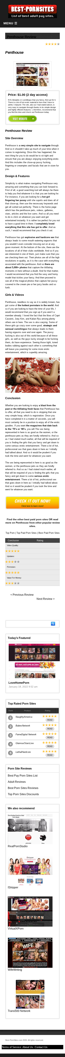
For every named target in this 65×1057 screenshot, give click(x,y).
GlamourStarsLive (25, 743)
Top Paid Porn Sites (26, 533)
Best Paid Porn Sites (49, 533)
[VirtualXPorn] (30, 925)
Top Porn (10, 533)
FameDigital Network (26, 734)
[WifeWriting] (30, 966)
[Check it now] (32, 503)
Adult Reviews (17, 781)
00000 (22, 118)
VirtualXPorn (16, 928)
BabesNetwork (23, 725)
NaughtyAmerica (24, 717)
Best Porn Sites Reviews (23, 788)
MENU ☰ (10, 23)
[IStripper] (30, 884)
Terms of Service (11, 1047)
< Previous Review (22, 594)
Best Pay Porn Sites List (22, 775)
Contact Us (41, 1047)
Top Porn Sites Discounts (23, 794)
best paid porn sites (36, 519)
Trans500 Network (19, 1010)
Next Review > (46, 598)
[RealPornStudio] (30, 843)
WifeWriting (15, 969)
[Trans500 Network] (30, 1008)
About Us (28, 1047)
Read (50, 720)
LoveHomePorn (18, 682)
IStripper (13, 887)
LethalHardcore (23, 752)
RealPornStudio (18, 846)
